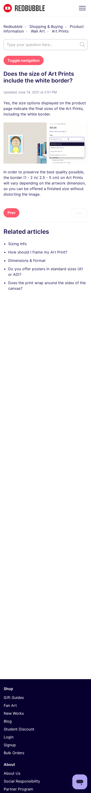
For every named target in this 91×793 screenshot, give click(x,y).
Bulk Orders (14, 752)
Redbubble (13, 26)
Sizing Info (17, 243)
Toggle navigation (23, 60)
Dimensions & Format (27, 260)
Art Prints (60, 31)
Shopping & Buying (46, 26)
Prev (11, 212)
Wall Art (38, 31)
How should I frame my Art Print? (37, 252)
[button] (82, 8)
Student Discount (19, 729)
